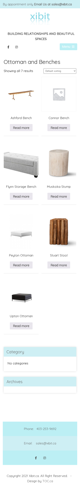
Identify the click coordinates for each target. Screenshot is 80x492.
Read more (21, 128)
